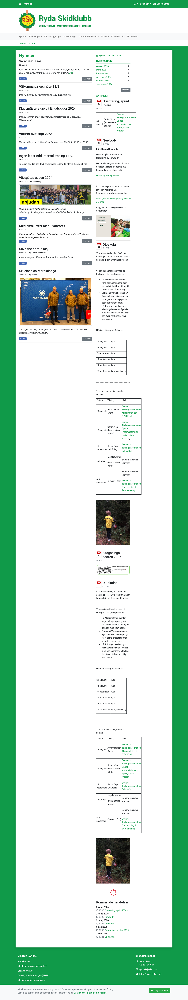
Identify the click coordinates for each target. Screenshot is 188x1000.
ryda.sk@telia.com (148, 969)
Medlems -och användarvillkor (32, 966)
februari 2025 (102, 73)
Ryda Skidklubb (65, 18)
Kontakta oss (118, 36)
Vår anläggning (52, 36)
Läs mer (87, 79)
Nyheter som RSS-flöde (110, 55)
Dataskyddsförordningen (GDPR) (33, 975)
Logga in (144, 3)
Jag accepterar (161, 990)
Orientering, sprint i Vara (116, 910)
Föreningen (34, 36)
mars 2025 (101, 70)
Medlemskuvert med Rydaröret (42, 226)
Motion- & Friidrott (88, 36)
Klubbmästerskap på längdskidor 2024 (47, 108)
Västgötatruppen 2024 (35, 178)
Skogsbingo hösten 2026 (112, 555)
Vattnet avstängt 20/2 (35, 134)
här (70, 73)
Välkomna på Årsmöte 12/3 (39, 86)
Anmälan (28, 3)
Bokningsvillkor (25, 970)
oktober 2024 (102, 80)
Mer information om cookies (31, 980)
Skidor (104, 36)
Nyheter (23, 36)
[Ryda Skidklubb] (27, 20)
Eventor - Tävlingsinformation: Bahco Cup (131, 447)
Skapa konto (162, 3)
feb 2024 (32, 43)
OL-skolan (110, 244)
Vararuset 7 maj (31, 61)
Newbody (110, 140)
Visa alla (125, 90)
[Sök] (136, 4)
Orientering (69, 36)
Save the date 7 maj (34, 249)
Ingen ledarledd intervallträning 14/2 (46, 156)
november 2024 (103, 77)
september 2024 (104, 84)
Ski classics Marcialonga (37, 271)
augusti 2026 (102, 66)
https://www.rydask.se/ (150, 974)
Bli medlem (132, 36)
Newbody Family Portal (107, 175)
